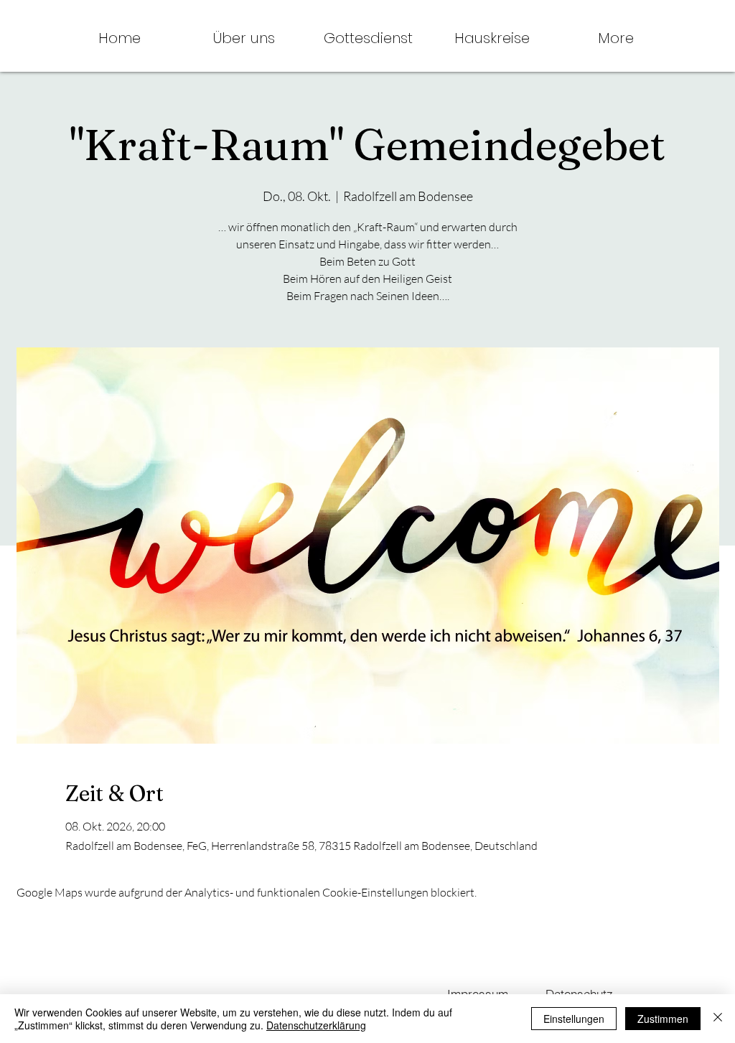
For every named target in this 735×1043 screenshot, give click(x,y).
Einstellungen (573, 1018)
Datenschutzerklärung (316, 1025)
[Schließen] (717, 1019)
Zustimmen (662, 1018)
